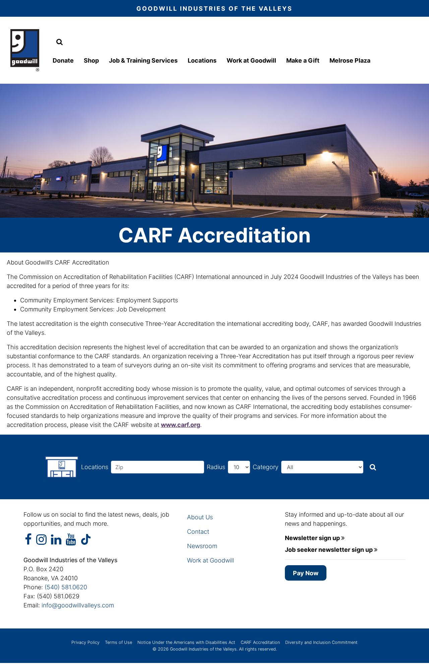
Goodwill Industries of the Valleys (203, 649)
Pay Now (305, 573)
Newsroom (202, 545)
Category (266, 466)
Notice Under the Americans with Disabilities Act (186, 642)
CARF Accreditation (260, 642)
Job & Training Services (143, 60)
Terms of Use (118, 642)
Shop (91, 60)
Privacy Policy (85, 642)
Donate (63, 60)
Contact (198, 531)
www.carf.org (180, 424)
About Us (200, 517)
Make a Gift (302, 60)
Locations (202, 60)
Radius (216, 466)
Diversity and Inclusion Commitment (321, 642)
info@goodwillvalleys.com (78, 605)
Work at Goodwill (251, 60)
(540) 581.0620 (66, 587)
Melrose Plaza (349, 60)
